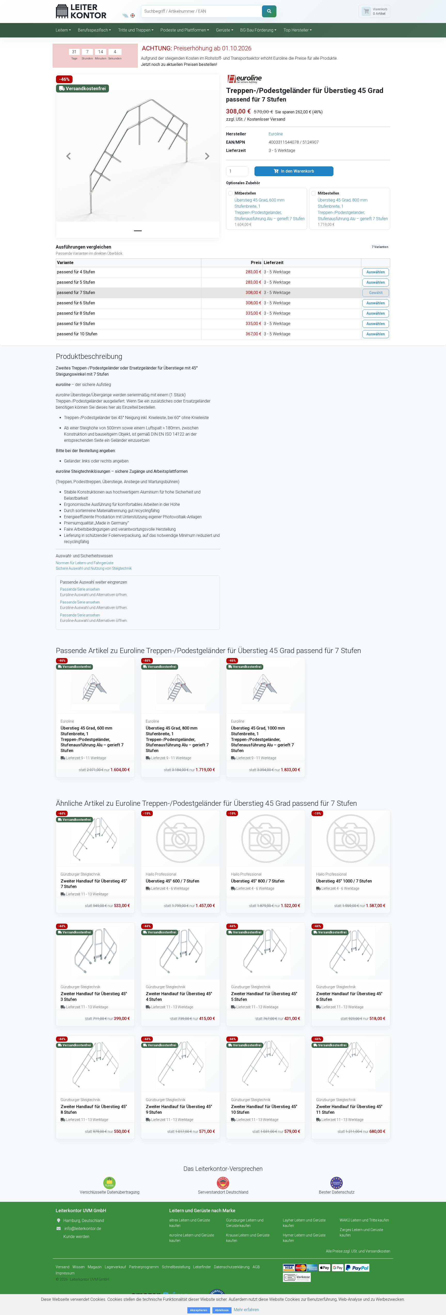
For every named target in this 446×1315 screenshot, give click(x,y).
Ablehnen (222, 1310)
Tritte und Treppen (134, 30)
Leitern (62, 30)
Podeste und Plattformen (183, 30)
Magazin (95, 1267)
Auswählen (376, 272)
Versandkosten (377, 1251)
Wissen (79, 1267)
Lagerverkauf (115, 1267)
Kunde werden (76, 1236)
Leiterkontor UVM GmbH (89, 1279)
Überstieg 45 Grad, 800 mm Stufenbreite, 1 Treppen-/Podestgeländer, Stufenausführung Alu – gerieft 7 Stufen (353, 209)
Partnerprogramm (144, 1267)
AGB (256, 1267)
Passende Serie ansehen (80, 589)
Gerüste (223, 30)
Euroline (276, 134)
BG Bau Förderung (256, 30)
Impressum (65, 1273)
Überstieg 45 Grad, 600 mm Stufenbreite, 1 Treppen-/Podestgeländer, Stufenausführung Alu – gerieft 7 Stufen (270, 209)
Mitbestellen (245, 193)
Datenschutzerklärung (232, 1267)
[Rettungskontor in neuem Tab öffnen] (133, 15)
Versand (62, 1267)
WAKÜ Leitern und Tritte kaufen (364, 1220)
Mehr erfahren (246, 1309)
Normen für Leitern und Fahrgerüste (84, 563)
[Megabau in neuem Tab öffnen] (125, 15)
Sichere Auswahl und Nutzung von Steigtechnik (94, 568)
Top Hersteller (296, 30)
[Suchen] (269, 11)
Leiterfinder (202, 1267)
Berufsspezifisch (93, 30)
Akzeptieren (198, 1310)
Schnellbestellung (176, 1267)
